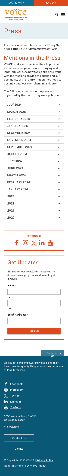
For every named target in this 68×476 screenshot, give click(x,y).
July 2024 (14, 104)
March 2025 (16, 111)
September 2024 (20, 147)
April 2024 (15, 168)
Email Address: (17, 314)
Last (9, 308)
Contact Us (17, 3)
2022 (10, 203)
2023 (11, 196)
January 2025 (17, 126)
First (9, 297)
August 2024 (17, 154)
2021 (10, 210)
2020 (11, 217)
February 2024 (18, 182)
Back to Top (51, 354)
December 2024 (19, 132)
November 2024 (19, 140)
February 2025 (18, 118)
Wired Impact (38, 465)
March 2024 (16, 175)
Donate (19, 448)
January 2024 (17, 189)
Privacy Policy (44, 460)
